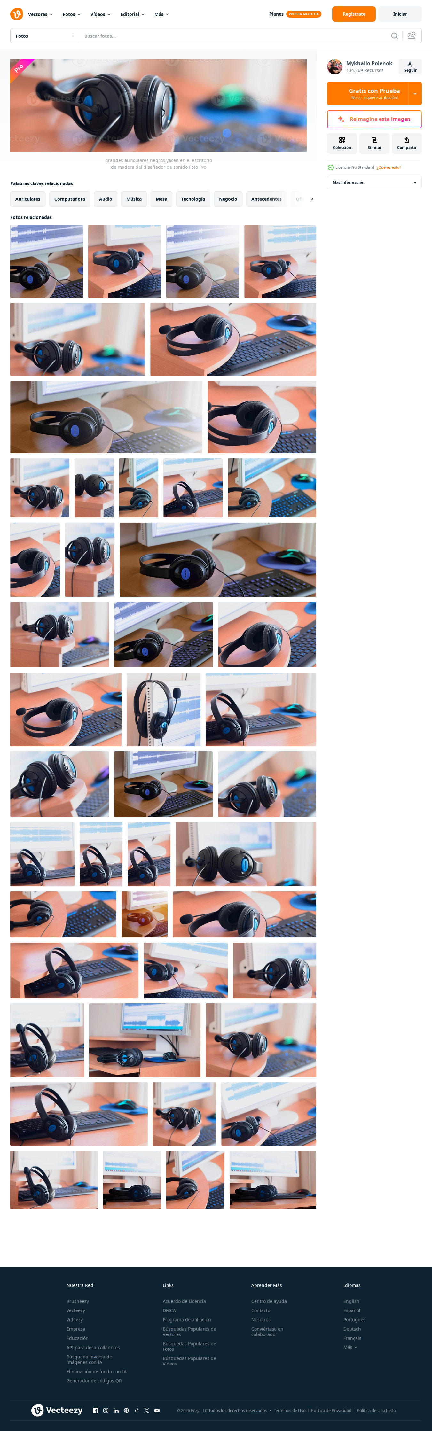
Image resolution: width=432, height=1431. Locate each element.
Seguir (410, 70)
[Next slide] (306, 199)
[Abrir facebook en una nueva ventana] (95, 1410)
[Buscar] (394, 36)
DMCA (169, 1310)
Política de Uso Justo (376, 1410)
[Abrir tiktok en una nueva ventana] (136, 1410)
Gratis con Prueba (374, 93)
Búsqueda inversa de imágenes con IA (89, 1359)
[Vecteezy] (16, 14)
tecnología (193, 199)
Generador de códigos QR (94, 1381)
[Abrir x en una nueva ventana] (146, 1410)
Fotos (69, 14)
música (134, 199)
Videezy (75, 1320)
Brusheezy (78, 1301)
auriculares (27, 199)
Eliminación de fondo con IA (97, 1371)
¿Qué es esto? (389, 167)
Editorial (130, 14)
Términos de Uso (290, 1410)
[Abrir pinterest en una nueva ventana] (126, 1410)
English (351, 1301)
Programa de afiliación (187, 1320)
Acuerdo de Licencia (184, 1301)
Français (352, 1338)
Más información (349, 182)
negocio (228, 199)
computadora (69, 199)
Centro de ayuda (269, 1301)
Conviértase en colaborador (267, 1331)
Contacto (260, 1310)
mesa (161, 199)
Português (354, 1320)
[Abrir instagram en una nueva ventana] (105, 1410)
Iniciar (400, 14)
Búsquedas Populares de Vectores (189, 1331)
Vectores (37, 14)
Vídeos (97, 14)
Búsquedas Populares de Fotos (189, 1346)
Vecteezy (76, 1310)
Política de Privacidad (331, 1410)
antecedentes (266, 199)
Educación (78, 1338)
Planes (276, 14)
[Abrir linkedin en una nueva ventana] (116, 1410)
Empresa (76, 1329)
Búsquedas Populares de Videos (189, 1361)
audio (105, 199)
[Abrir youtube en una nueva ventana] (157, 1410)
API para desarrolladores (93, 1347)
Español (351, 1310)
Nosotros (261, 1320)
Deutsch (352, 1329)
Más (158, 14)
